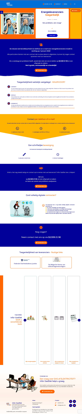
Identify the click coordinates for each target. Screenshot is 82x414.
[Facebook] (70, 401)
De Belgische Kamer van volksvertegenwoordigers (56, 265)
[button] (1, 12)
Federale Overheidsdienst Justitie (25, 263)
